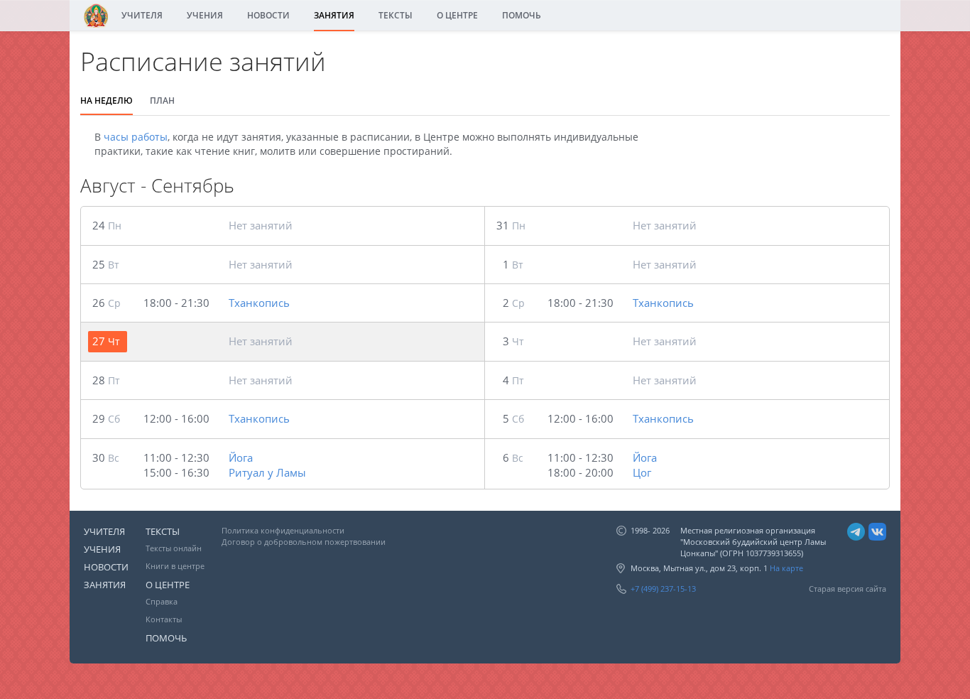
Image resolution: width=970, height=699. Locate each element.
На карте (786, 568)
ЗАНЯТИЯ (334, 15)
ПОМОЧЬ (521, 15)
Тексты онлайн (174, 548)
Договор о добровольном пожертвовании (304, 541)
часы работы (136, 136)
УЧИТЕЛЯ (142, 15)
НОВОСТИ (268, 15)
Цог (642, 472)
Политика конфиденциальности (283, 530)
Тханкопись (259, 303)
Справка (162, 601)
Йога (241, 457)
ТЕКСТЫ (395, 15)
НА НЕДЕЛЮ (106, 100)
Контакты (164, 619)
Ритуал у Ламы (267, 472)
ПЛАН (162, 100)
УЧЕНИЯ (205, 15)
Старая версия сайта (847, 588)
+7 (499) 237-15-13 (663, 588)
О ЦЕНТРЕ (457, 15)
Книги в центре (175, 565)
